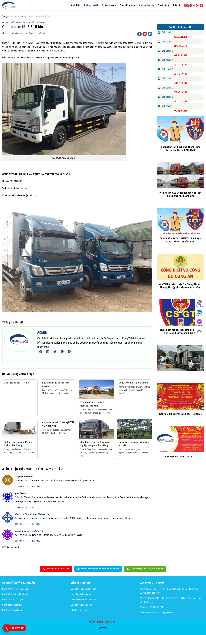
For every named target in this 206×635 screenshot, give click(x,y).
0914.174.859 (180, 64)
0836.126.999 (180, 92)
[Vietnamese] (202, 5)
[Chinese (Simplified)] (186, 5)
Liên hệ (176, 5)
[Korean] (198, 5)
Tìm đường (199, 306)
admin (7, 33)
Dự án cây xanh (109, 5)
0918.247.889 (180, 73)
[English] (190, 5)
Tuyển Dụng (163, 5)
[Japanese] (194, 5)
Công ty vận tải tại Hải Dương (133, 382)
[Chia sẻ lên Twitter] (150, 34)
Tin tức (32, 22)
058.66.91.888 (180, 37)
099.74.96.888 (180, 55)
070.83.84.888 (180, 110)
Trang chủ (6, 16)
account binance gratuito (27, 531)
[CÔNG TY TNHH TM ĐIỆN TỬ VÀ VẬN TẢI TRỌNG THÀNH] (9, 5)
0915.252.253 (180, 101)
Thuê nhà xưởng (127, 5)
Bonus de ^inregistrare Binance (30, 514)
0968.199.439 (180, 83)
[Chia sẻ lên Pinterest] (145, 34)
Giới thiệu (75, 5)
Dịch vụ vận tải (91, 5)
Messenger (199, 325)
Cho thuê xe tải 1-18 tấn (16, 382)
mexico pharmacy (54, 480)
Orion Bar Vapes (22, 497)
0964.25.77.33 (180, 46)
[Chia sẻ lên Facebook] (139, 34)
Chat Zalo (199, 315)
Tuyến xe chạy (41, 22)
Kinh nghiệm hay (146, 5)
